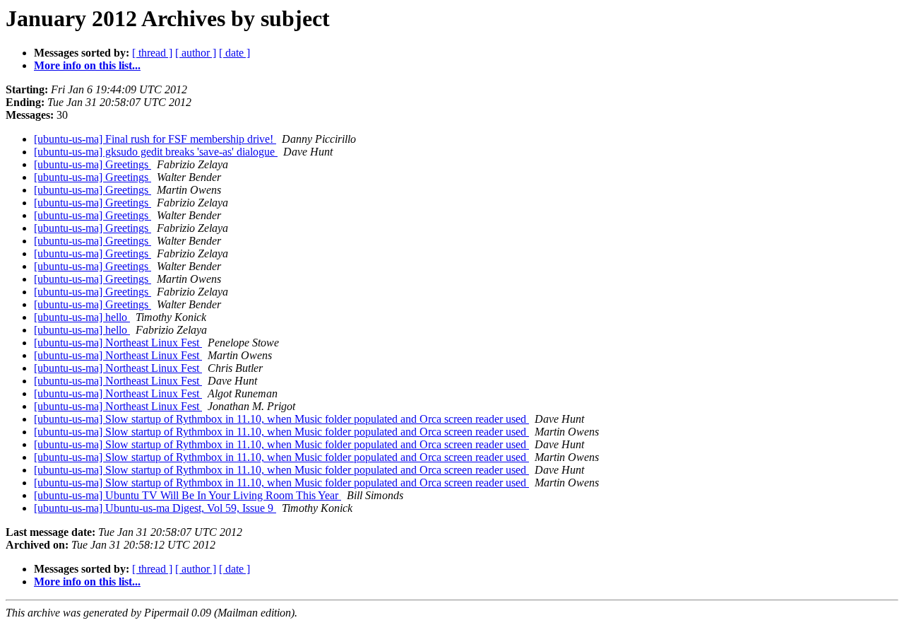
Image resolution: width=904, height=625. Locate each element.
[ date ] (234, 53)
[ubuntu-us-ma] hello (82, 317)
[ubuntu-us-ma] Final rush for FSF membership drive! (155, 139)
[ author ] (195, 53)
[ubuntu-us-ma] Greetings (92, 164)
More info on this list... (87, 65)
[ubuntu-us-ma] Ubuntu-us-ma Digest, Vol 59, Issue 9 (155, 508)
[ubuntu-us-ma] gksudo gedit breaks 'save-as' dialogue (156, 152)
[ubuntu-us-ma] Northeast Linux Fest (118, 343)
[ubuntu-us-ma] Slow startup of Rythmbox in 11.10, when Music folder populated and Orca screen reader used (281, 419)
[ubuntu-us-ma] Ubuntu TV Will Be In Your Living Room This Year (187, 495)
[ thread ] (152, 53)
